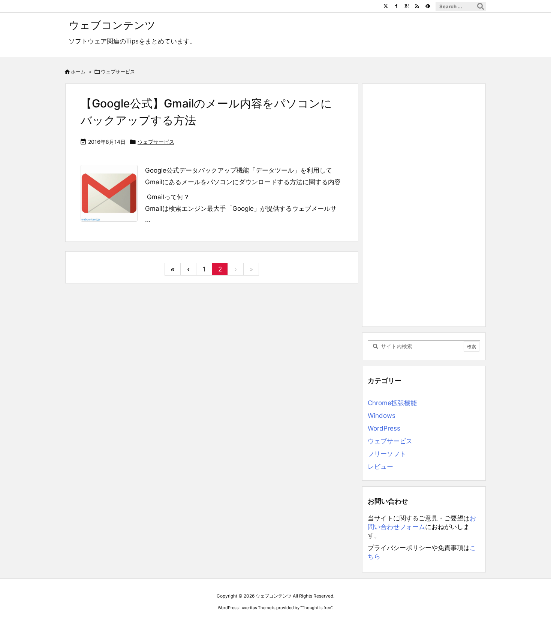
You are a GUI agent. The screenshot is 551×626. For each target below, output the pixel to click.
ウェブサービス (156, 142)
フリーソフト (387, 454)
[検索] (480, 6)
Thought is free (316, 607)
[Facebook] (396, 6)
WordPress (384, 428)
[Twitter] (385, 6)
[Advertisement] (424, 203)
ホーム (78, 72)
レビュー (380, 466)
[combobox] (461, 6)
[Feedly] (427, 6)
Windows (381, 415)
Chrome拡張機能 (392, 403)
